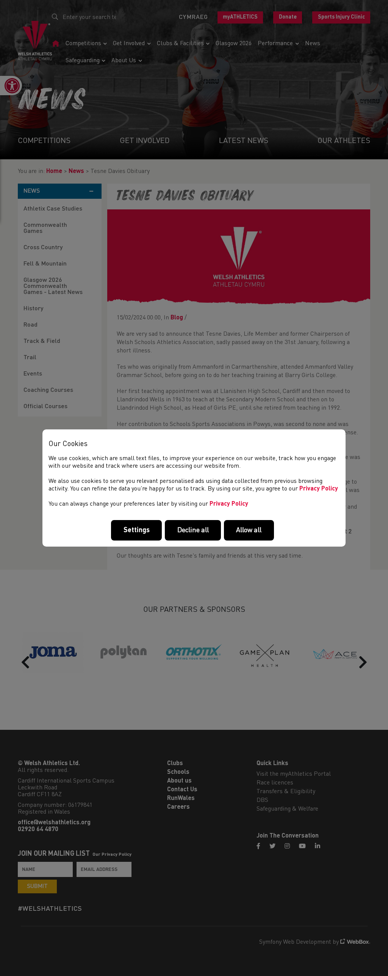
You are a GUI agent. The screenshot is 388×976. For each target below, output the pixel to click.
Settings (137, 530)
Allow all (248, 530)
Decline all (193, 530)
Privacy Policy (318, 489)
